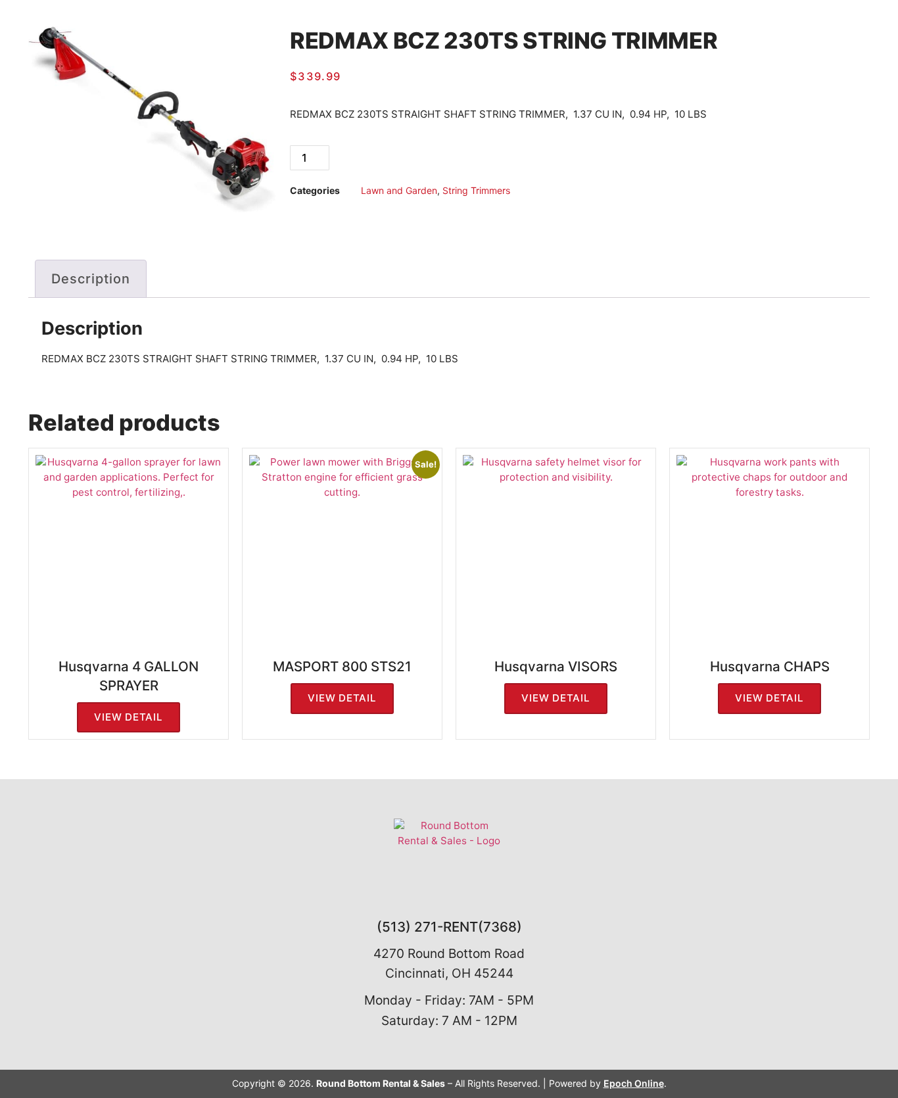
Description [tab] (90, 279)
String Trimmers (476, 190)
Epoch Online (633, 1083)
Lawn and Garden (399, 190)
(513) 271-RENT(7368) (449, 927)
